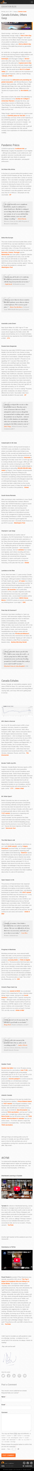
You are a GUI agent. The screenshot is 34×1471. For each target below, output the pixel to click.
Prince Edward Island (25, 1101)
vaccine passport (14, 1079)
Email (3, 1405)
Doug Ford (7, 1025)
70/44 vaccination (13, 1112)
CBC (24, 602)
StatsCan (24, 853)
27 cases (22, 581)
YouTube (10, 1225)
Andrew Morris (22, 1045)
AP (10, 195)
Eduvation (7, 2)
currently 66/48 (13, 960)
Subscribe (28, 1466)
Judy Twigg (7, 426)
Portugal (16, 252)
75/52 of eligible (25, 960)
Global (26, 487)
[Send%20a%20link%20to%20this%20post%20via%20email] (25, 1375)
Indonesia (27, 457)
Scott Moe (24, 933)
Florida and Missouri (22, 633)
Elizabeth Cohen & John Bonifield (14, 666)
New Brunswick (22, 1110)
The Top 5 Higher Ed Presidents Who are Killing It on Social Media (15, 1281)
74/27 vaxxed (7, 1103)
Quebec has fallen (7, 1068)
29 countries (12, 589)
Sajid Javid (8, 284)
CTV (8, 338)
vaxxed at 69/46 (15, 991)
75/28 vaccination (7, 1125)
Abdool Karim (22, 219)
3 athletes (20, 550)
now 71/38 (24, 1070)
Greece (10, 252)
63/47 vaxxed (26, 892)
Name (3, 1397)
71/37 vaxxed (5, 813)
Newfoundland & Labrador (15, 1118)
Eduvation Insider (22, 11)
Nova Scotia (5, 1116)
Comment (4, 1412)
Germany (4, 252)
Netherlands (5, 254)
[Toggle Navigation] (32, 2)
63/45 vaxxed (12, 846)
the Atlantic (24, 90)
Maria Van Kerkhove (16, 307)
